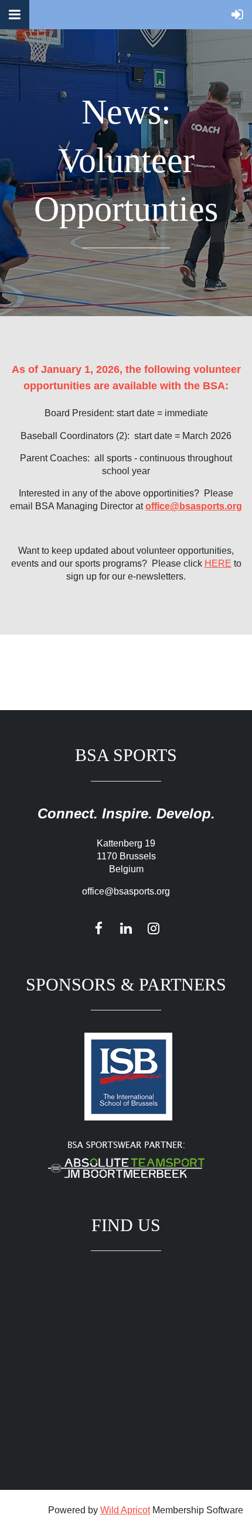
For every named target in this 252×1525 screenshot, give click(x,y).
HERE (218, 563)
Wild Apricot (125, 1510)
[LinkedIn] (126, 928)
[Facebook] (98, 928)
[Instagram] (154, 928)
